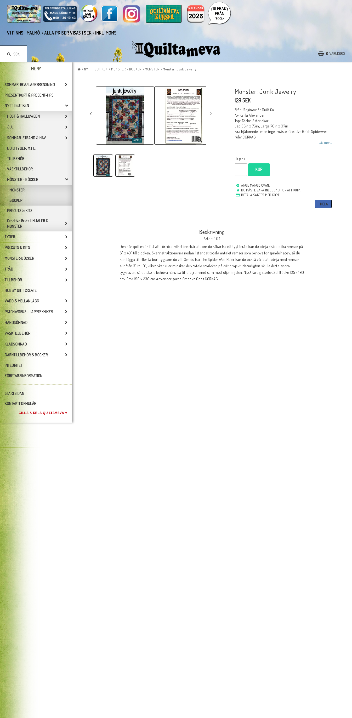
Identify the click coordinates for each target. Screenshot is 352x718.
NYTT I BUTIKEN (17, 105)
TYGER (10, 236)
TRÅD (9, 269)
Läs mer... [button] (325, 142)
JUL (10, 127)
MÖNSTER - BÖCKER (22, 179)
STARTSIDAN (14, 393)
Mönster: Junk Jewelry (180, 69)
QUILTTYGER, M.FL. (21, 148)
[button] (334, 54)
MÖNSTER (17, 190)
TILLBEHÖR (15, 158)
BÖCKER (16, 200)
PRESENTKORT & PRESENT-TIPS (29, 95)
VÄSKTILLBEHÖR (20, 169)
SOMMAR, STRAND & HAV (26, 137)
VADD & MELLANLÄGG (22, 301)
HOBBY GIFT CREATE (21, 290)
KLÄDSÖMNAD (16, 344)
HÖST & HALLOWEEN (23, 116)
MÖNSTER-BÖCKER (19, 258)
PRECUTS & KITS (19, 210)
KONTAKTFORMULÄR (20, 403)
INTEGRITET (14, 365)
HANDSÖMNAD (16, 322)
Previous (91, 113)
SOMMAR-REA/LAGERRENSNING (30, 84)
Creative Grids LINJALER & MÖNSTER (28, 223)
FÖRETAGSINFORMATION (24, 375)
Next (211, 113)
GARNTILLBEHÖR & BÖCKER (26, 354)
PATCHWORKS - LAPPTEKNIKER (29, 311)
